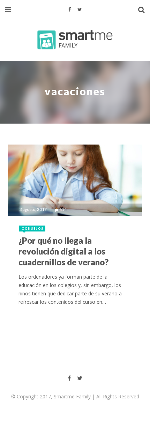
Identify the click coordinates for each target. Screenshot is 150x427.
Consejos (33, 228)
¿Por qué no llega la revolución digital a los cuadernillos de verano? (63, 251)
